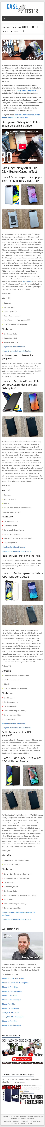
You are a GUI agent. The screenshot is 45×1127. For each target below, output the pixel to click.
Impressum (15, 1121)
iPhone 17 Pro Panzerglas (11, 1000)
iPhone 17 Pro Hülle (9, 995)
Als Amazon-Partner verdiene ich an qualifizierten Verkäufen (26, 1122)
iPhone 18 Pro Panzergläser (12, 991)
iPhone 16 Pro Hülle (9, 1021)
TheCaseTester (24, 1121)
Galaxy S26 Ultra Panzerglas (12, 1017)
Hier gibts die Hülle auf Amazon (13, 347)
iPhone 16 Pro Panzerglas (11, 1025)
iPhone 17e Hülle (8, 1004)
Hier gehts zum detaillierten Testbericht (16, 351)
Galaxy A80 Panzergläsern (26, 90)
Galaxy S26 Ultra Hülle (10, 1012)
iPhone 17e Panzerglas (10, 1008)
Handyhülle (27, 281)
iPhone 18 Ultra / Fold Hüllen (13, 978)
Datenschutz (7, 1121)
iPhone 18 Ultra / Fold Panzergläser (15, 983)
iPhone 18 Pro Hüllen (10, 987)
